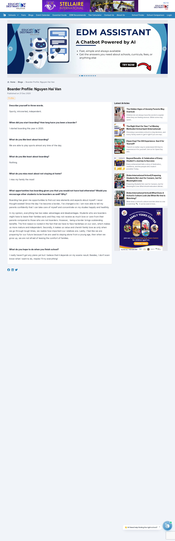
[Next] (164, 49)
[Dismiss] (159, 526)
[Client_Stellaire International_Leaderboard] (90, 6)
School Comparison (155, 15)
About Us (121, 15)
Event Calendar (43, 15)
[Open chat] (167, 525)
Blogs (30, 15)
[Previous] (10, 49)
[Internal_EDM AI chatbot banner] (87, 49)
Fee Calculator (95, 15)
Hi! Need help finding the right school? (141, 527)
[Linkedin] (12, 270)
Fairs (23, 15)
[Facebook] (8, 270)
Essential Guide (60, 15)
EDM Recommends (77, 15)
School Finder (138, 15)
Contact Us (109, 15)
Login (169, 15)
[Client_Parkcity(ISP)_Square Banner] (141, 229)
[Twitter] (16, 270)
